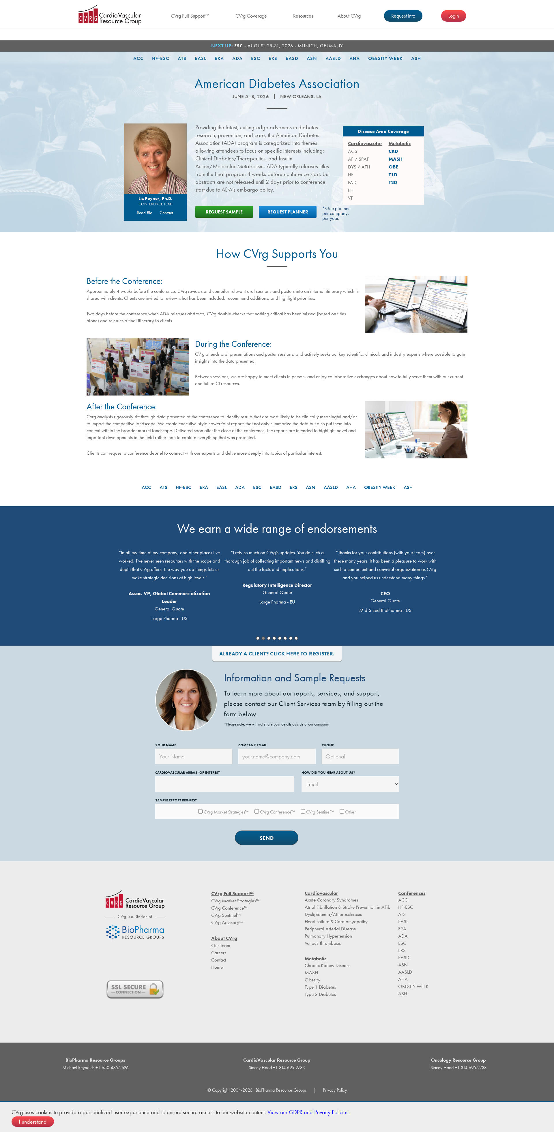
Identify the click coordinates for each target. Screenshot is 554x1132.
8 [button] (296, 638)
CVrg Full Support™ (190, 15)
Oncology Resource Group (458, 1060)
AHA (354, 58)
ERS (273, 58)
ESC (255, 58)
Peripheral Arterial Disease (330, 928)
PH (350, 190)
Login (453, 15)
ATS (182, 58)
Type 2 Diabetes (320, 994)
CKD (393, 151)
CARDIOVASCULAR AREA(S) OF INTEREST (187, 772)
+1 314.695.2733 (288, 1067)
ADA (237, 58)
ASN (312, 58)
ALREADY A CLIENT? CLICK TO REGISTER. (277, 653)
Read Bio (144, 212)
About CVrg (349, 15)
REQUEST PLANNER (287, 212)
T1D (393, 174)
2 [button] (263, 638)
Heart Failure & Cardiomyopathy (336, 921)
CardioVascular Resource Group (110, 15)
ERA (219, 58)
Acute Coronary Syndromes (331, 900)
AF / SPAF (358, 159)
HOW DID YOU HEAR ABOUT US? (328, 772)
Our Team (220, 945)
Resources (303, 15)
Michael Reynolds (78, 1067)
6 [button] (285, 638)
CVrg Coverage (251, 15)
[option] (169, 584)
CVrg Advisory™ (227, 922)
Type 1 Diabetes (320, 987)
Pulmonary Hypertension (328, 936)
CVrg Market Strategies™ (235, 900)
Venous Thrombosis (323, 943)
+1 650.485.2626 (111, 1067)
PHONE (328, 745)
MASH (396, 159)
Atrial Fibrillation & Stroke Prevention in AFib (347, 907)
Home (217, 967)
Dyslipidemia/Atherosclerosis (333, 914)
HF (350, 174)
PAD (352, 182)
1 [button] (258, 638)
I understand (33, 1121)
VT (350, 198)
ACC (138, 58)
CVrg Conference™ (229, 908)
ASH (416, 58)
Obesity (312, 980)
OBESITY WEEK (385, 58)
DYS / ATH (359, 167)
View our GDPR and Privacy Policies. (308, 1112)
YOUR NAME (165, 745)
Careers (218, 952)
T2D (393, 182)
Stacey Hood (260, 1067)
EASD (292, 58)
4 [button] (274, 638)
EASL (200, 58)
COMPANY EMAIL (252, 745)
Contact (166, 212)
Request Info (403, 15)
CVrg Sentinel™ (226, 915)
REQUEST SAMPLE (224, 212)
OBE (393, 167)
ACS (352, 151)
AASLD (333, 58)
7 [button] (291, 638)
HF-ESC (160, 58)
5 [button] (280, 638)
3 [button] (269, 638)
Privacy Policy (335, 1090)
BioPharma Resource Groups (95, 1060)
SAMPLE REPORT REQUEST (176, 800)
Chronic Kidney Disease (328, 965)
